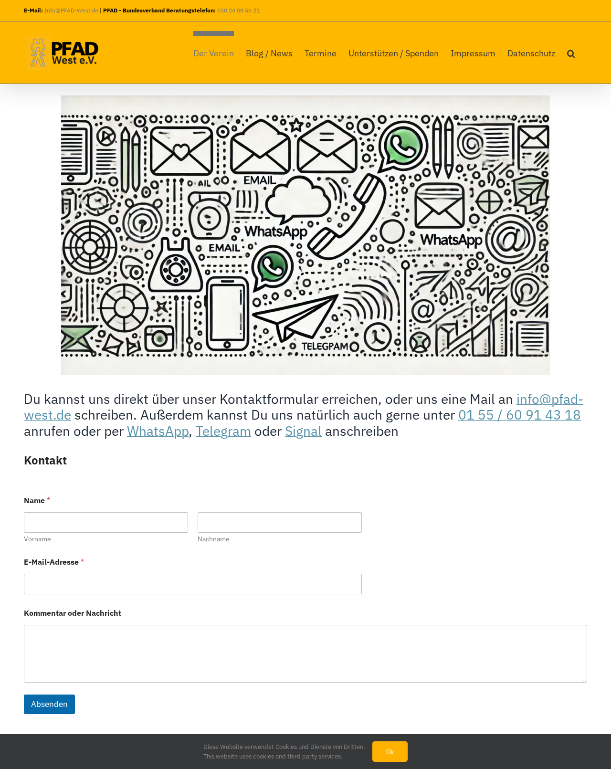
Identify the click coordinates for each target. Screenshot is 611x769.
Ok (390, 751)
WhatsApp (158, 431)
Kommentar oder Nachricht (72, 613)
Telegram (223, 431)
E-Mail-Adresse (54, 562)
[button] (571, 51)
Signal (303, 431)
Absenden (49, 704)
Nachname (214, 539)
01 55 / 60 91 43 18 (519, 414)
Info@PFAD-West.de (71, 10)
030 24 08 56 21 (238, 10)
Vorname (37, 539)
